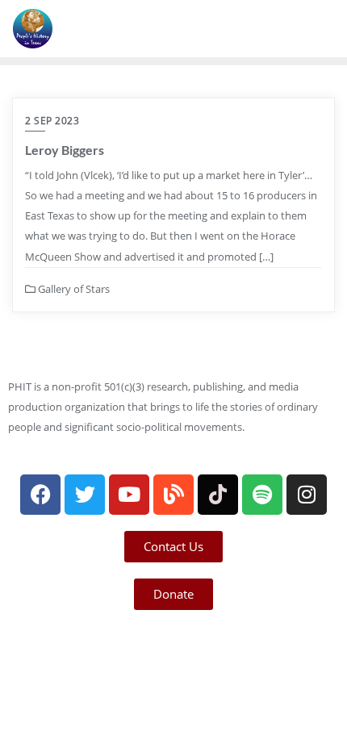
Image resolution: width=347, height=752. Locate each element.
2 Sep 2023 (52, 120)
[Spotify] (262, 494)
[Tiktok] (218, 494)
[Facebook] (40, 494)
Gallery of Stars (73, 289)
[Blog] (173, 494)
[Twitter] (85, 494)
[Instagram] (306, 494)
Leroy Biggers (64, 149)
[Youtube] (129, 494)
